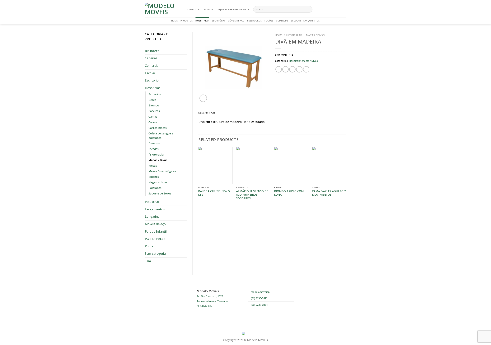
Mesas (152, 165)
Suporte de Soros (159, 193)
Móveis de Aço (236, 20)
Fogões (268, 20)
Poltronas (154, 188)
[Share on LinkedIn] (306, 69)
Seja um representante (233, 9)
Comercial (282, 20)
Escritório (218, 20)
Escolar (296, 20)
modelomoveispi (260, 292)
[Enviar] (309, 9)
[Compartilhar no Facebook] (278, 69)
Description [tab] (206, 112)
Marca (208, 9)
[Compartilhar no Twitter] (285, 69)
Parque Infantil (156, 231)
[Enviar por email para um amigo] (292, 69)
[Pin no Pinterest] (299, 69)
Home (174, 20)
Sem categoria (155, 253)
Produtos (186, 20)
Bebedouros (254, 20)
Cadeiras (151, 58)
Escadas (153, 149)
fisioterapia (156, 154)
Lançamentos (311, 20)
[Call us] (343, 9)
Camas (152, 116)
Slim (148, 261)
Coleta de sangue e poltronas (160, 136)
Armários (154, 94)
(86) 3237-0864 (258, 304)
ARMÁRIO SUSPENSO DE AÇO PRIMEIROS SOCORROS (252, 194)
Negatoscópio (157, 182)
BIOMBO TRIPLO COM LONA (289, 193)
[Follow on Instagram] (338, 9)
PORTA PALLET (156, 239)
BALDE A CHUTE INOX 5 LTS (214, 193)
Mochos (153, 177)
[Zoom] (203, 98)
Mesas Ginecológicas (162, 171)
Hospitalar (202, 20)
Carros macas (157, 128)
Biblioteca (152, 51)
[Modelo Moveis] (163, 8)
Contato (193, 9)
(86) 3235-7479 (258, 298)
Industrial (152, 202)
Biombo (153, 105)
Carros (152, 122)
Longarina (152, 216)
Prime (149, 246)
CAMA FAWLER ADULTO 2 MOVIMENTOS (329, 193)
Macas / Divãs (157, 160)
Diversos (154, 143)
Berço (152, 100)
